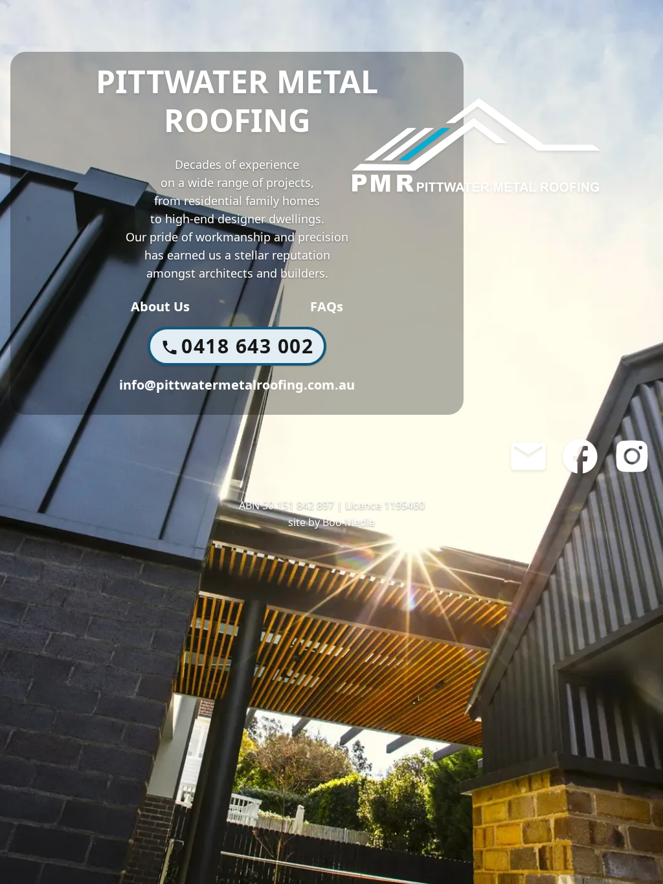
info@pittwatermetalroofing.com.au (237, 384)
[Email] (528, 456)
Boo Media (348, 522)
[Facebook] (580, 456)
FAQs (326, 306)
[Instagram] (632, 456)
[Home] (476, 145)
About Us (160, 306)
